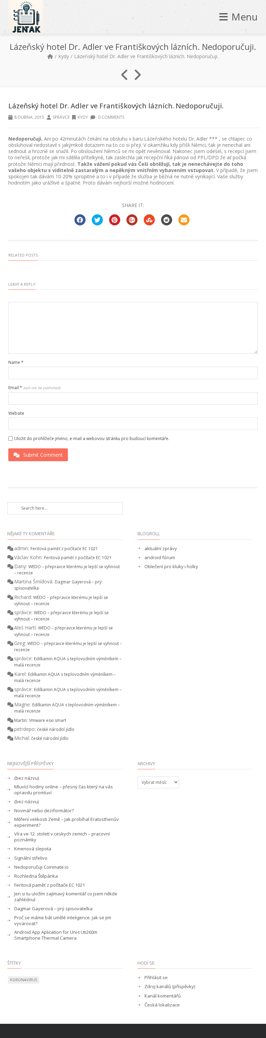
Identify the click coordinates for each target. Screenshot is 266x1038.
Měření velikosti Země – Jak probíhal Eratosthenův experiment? (66, 822)
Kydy (63, 56)
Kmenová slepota (32, 849)
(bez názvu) (26, 778)
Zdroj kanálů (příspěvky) (169, 987)
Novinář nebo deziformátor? (44, 811)
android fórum (159, 558)
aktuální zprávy (160, 549)
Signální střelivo (30, 858)
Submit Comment (43, 454)
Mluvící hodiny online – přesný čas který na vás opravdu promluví (63, 790)
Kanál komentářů (162, 996)
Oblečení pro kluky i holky (171, 567)
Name (16, 362)
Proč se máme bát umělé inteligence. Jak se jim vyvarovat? (62, 921)
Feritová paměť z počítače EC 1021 (64, 549)
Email (34, 388)
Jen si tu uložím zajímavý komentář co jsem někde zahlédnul (65, 897)
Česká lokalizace (162, 1005)
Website (16, 413)
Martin (20, 720)
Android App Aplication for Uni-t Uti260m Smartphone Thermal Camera (55, 935)
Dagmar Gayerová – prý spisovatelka (53, 909)
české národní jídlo (55, 729)
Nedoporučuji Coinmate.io (41, 867)
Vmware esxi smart (47, 720)
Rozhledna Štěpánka (36, 876)
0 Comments (110, 117)
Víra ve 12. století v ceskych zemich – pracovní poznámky (62, 837)
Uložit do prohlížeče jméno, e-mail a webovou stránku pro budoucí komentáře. (91, 438)
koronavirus (23, 979)
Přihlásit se (156, 978)
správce (61, 117)
